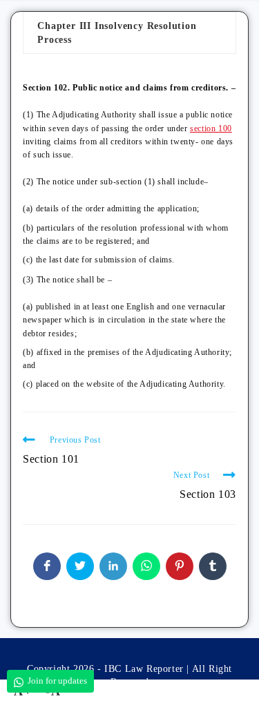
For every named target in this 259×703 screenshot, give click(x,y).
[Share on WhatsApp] (146, 566)
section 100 (211, 128)
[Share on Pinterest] (179, 566)
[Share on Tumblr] (213, 566)
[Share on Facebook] (47, 566)
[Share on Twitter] (80, 566)
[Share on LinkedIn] (113, 566)
